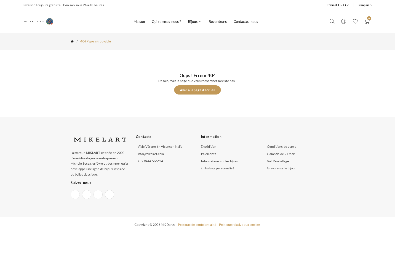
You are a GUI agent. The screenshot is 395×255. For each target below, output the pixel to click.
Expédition (208, 146)
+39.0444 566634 (150, 161)
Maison (139, 21)
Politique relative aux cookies (240, 224)
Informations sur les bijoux (220, 161)
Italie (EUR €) (337, 5)
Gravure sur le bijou (281, 168)
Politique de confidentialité (197, 224)
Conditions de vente (281, 146)
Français (364, 5)
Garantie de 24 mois (281, 154)
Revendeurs (218, 21)
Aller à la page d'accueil (197, 90)
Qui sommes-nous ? (166, 21)
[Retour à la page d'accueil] (72, 41)
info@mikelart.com (151, 154)
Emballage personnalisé (217, 168)
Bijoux (193, 21)
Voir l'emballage (278, 161)
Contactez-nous (246, 21)
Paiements (208, 154)
